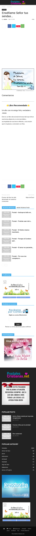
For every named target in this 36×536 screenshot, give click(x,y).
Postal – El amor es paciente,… (23, 247)
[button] (33, 2)
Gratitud (13, 530)
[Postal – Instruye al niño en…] (6, 214)
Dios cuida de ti (17, 433)
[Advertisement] (18, 48)
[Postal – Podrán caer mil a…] (6, 223)
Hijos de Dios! (30, 197)
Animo (29, 528)
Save (19, 26)
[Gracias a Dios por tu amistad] (6, 427)
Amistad (24, 528)
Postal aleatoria (25, 530)
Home (3, 7)
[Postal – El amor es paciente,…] (6, 249)
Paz (18, 530)
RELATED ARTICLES (8, 207)
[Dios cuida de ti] (6, 436)
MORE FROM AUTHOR (23, 207)
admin (5, 19)
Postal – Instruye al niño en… (22, 212)
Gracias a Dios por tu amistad (21, 425)
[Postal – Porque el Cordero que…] (6, 241)
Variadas (9, 7)
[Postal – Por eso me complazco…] (6, 258)
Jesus (8, 530)
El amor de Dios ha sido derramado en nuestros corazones (9, 199)
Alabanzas (17, 528)
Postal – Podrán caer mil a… (22, 221)
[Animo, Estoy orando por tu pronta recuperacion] (6, 418)
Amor (9, 528)
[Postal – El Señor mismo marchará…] (6, 232)
